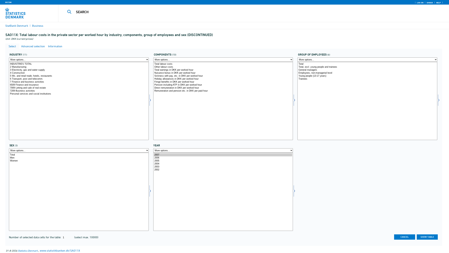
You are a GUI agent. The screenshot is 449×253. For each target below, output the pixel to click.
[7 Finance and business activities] (79, 81)
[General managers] (367, 70)
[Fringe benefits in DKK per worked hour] (223, 81)
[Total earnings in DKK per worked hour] (223, 70)
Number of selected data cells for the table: (35, 237)
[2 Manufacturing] (79, 67)
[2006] (223, 157)
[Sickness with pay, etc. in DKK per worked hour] (223, 75)
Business (37, 25)
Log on (420, 2)
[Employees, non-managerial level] (367, 73)
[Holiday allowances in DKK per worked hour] (223, 78)
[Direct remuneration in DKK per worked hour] (223, 87)
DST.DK (8, 2)
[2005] (223, 160)
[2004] (223, 163)
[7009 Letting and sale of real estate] (79, 87)
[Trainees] (367, 78)
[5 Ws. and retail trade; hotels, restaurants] (79, 75)
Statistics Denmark (28, 250)
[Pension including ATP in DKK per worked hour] (223, 84)
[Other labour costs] (223, 67)
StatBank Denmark (16, 25)
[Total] (367, 64)
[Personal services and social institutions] (79, 93)
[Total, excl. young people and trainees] (367, 67)
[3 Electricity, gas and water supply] (79, 70)
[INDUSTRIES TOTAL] (79, 64)
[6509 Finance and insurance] (79, 84)
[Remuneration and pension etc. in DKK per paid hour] (223, 90)
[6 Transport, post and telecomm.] (79, 78)
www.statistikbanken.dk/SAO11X (60, 250)
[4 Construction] (79, 73)
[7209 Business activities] (79, 90)
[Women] (79, 160)
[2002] (223, 169)
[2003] (223, 166)
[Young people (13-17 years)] (367, 75)
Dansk (430, 2)
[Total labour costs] (223, 64)
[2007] (223, 154)
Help (438, 2)
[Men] (79, 157)
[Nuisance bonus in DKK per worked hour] (223, 73)
